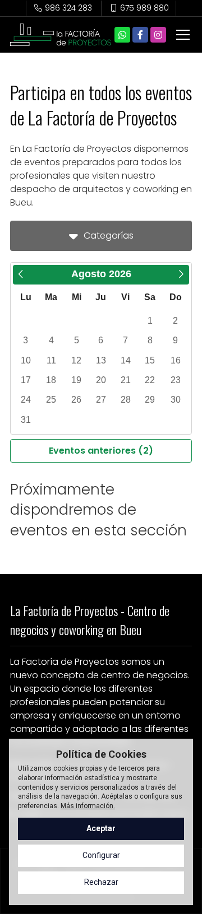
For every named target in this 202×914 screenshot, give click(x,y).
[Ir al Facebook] (140, 35)
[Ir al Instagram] (158, 35)
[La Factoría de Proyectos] (60, 35)
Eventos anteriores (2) (101, 450)
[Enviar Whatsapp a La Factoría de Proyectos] (122, 35)
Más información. (88, 806)
